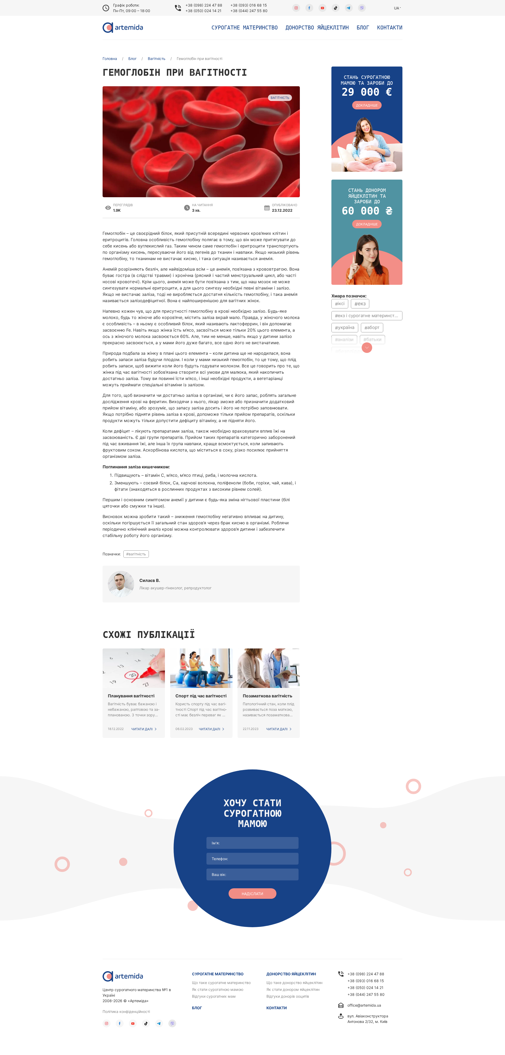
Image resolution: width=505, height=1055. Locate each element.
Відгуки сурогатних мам (214, 996)
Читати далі (142, 729)
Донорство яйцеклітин (317, 27)
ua (396, 8)
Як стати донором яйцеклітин (293, 989)
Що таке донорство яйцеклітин (294, 982)
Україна (346, 327)
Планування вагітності (131, 695)
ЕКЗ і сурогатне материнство (369, 315)
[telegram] (349, 8)
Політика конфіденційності (126, 1011)
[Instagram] (296, 8)
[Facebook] (309, 8)
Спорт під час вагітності (200, 695)
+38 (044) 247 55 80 (248, 10)
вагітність (137, 554)
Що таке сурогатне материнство (221, 982)
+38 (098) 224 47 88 (203, 5)
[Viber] (362, 8)
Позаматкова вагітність (267, 695)
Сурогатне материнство (244, 27)
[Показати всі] (367, 347)
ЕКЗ (362, 303)
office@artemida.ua (364, 1005)
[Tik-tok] (336, 8)
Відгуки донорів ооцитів (287, 996)
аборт (373, 327)
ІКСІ (341, 303)
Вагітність (156, 58)
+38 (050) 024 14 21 (203, 10)
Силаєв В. (149, 580)
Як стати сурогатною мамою (217, 989)
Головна (110, 58)
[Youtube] (322, 8)
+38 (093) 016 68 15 (248, 5)
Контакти (389, 27)
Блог (363, 27)
